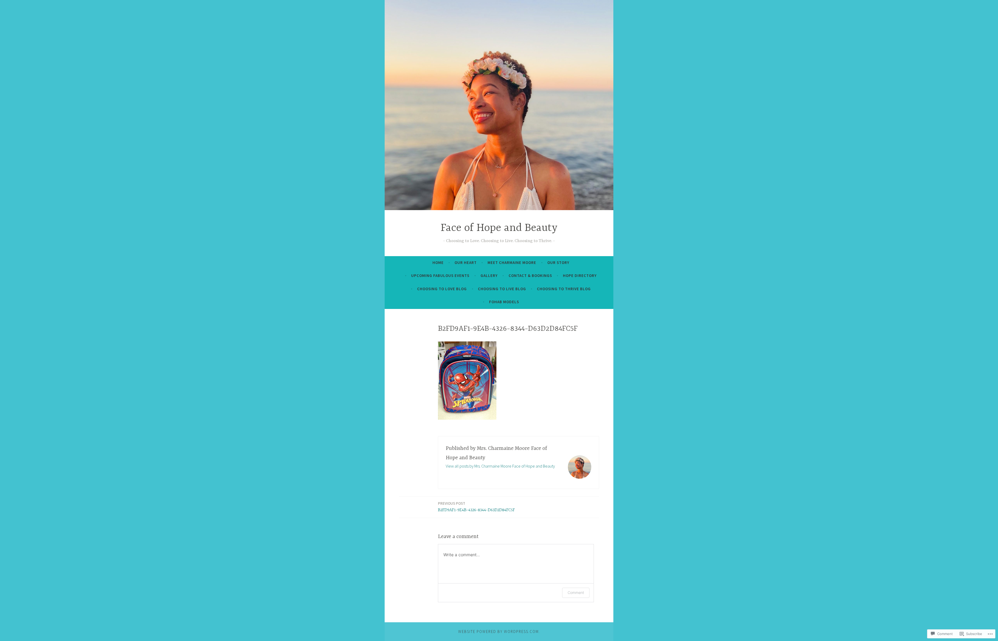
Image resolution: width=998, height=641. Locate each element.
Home (438, 262)
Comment (576, 592)
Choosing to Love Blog (442, 288)
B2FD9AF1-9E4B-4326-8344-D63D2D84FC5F (476, 507)
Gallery (489, 275)
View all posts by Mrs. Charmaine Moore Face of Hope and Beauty (500, 466)
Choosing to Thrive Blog (564, 288)
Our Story (558, 262)
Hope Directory (580, 275)
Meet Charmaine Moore (512, 262)
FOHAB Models (504, 301)
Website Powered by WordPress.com (498, 631)
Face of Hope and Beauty (499, 228)
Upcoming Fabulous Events (440, 275)
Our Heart (466, 262)
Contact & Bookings (530, 275)
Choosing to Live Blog (502, 288)
